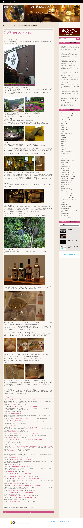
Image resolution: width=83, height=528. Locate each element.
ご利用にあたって (63, 521)
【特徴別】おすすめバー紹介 (67, 202)
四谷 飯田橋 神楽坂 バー (66, 174)
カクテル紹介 (64, 208)
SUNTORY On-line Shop (73, 247)
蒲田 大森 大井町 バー (66, 180)
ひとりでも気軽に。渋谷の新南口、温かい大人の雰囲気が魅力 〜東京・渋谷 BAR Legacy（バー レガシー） (70, 61)
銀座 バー (63, 135)
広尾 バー (63, 147)
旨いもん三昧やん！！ (13, 450)
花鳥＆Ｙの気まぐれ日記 (13, 431)
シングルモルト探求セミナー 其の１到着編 (21, 473)
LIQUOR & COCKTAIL (72, 240)
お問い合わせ (69, 521)
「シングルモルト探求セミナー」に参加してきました (23, 399)
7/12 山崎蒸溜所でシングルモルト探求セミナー (22, 466)
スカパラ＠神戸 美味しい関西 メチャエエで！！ (22, 418)
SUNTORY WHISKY (72, 235)
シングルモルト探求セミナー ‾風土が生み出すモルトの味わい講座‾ (26, 485)
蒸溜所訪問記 (64, 213)
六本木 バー (63, 137)
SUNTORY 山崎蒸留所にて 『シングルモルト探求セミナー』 (26, 433)
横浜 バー (63, 190)
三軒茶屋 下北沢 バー (65, 170)
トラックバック (64, 215)
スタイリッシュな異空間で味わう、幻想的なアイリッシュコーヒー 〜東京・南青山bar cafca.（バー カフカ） (70, 86)
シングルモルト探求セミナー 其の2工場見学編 (22, 492)
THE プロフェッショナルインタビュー (69, 199)
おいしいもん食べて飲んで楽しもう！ (16, 490)
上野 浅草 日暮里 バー (66, 188)
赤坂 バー (63, 141)
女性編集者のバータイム (66, 113)
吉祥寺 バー (63, 186)
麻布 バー (63, 139)
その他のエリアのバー (66, 192)
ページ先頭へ (51, 514)
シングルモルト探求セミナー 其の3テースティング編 (24, 497)
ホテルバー (63, 129)
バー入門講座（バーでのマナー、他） (69, 210)
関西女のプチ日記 (12, 444)
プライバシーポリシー (55, 521)
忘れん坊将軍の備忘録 (13, 457)
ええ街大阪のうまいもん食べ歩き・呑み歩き (18, 476)
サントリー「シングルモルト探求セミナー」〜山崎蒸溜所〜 (25, 427)
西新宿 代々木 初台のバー (66, 153)
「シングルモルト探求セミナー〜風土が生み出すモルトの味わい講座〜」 (28, 439)
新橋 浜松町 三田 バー (66, 162)
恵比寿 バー (63, 145)
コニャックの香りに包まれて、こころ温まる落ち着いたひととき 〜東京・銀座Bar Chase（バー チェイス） (70, 104)
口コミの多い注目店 (65, 195)
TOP (4, 25)
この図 (35, 153)
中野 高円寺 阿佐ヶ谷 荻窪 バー (68, 176)
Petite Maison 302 (12, 437)
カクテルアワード (65, 206)
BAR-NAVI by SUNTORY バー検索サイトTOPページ (69, 32)
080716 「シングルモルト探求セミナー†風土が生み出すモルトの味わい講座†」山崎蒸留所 (32, 446)
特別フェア (63, 204)
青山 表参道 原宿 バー (66, 166)
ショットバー (64, 117)
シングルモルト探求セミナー (18, 420)
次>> (52, 512)
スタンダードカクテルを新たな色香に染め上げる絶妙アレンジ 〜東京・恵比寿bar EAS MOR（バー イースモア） (70, 98)
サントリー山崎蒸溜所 (17, 413)
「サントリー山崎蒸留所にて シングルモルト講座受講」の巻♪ (26, 478)
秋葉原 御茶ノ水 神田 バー (66, 172)
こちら (28, 211)
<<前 (5, 512)
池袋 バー (63, 156)
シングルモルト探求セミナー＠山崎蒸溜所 (18, 32)
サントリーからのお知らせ (11, 25)
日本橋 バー (63, 158)
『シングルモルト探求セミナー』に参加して (21, 459)
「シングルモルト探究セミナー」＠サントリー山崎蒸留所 (24, 406)
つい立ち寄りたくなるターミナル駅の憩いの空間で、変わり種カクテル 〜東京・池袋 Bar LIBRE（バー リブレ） (70, 74)
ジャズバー (63, 123)
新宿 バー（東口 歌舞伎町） (67, 151)
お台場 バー (63, 164)
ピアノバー (63, 131)
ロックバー (63, 125)
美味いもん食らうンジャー (14, 425)
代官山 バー (63, 149)
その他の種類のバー (65, 133)
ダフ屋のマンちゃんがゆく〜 (14, 483)
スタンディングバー (65, 121)
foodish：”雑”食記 (12, 404)
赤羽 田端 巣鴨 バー (65, 184)
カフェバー (63, 127)
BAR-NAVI (70, 229)
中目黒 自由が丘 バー (65, 168)
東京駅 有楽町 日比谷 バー (66, 160)
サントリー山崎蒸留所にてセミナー (19, 453)
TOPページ (28, 512)
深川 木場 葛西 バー (65, 182)
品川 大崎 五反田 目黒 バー (67, 178)
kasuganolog (11, 471)
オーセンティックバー (66, 115)
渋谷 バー (63, 143)
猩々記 (9, 411)
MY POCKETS (11, 464)
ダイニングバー (64, 119)
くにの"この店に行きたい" (66, 197)
